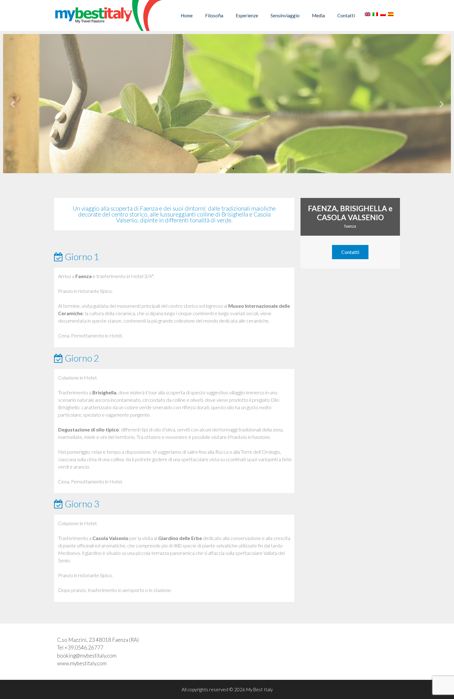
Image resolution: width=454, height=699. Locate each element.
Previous (12, 103)
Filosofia (214, 15)
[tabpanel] (227, 103)
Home (187, 15)
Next (442, 103)
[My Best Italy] (108, 15)
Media (318, 15)
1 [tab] (221, 168)
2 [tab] (227, 168)
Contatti (346, 15)
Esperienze (247, 15)
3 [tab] (233, 168)
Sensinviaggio (285, 15)
